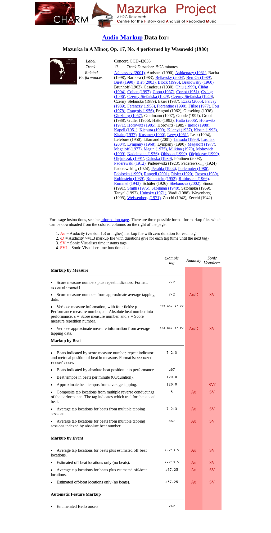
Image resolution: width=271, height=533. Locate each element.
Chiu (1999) (185, 87)
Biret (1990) (124, 82)
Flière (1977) (199, 106)
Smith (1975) (138, 188)
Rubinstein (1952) (161, 178)
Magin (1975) (155, 149)
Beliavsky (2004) (169, 77)
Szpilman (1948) (165, 188)
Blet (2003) (146, 82)
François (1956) (140, 111)
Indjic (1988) (198, 125)
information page (115, 219)
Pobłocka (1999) (128, 174)
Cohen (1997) (139, 91)
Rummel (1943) (127, 183)
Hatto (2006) (186, 120)
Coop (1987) (163, 91)
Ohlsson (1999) (174, 153)
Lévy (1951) (177, 134)
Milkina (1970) (181, 149)
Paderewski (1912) (130, 163)
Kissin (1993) (205, 130)
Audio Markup (122, 37)
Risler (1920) (182, 174)
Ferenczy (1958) (141, 106)
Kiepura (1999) (152, 130)
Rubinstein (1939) (129, 178)
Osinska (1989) (159, 158)
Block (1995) (169, 82)
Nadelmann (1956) (143, 153)
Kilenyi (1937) (179, 130)
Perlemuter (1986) (193, 168)
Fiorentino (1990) (171, 106)
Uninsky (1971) (153, 193)
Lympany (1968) (141, 144)
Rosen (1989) (206, 174)
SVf (212, 384)
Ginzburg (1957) (128, 115)
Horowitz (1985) (141, 125)
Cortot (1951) (187, 91)
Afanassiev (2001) (129, 72)
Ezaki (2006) (192, 101)
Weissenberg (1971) (144, 197)
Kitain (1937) (125, 134)
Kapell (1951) (125, 130)
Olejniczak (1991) (129, 158)
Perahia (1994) (163, 168)
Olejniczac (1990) (204, 153)
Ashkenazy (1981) (190, 72)
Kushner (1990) (152, 134)
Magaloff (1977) (201, 144)
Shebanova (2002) (185, 183)
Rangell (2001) (156, 174)
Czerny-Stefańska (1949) (148, 96)
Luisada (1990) (186, 139)
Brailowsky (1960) (198, 82)
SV (212, 294)
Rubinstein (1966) (194, 178)
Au (191, 294)
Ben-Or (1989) (198, 77)
